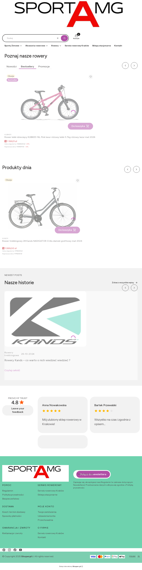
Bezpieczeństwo (10, 498)
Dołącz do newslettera (93, 474)
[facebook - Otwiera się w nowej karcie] (15, 550)
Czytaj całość (12, 370)
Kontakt (42, 537)
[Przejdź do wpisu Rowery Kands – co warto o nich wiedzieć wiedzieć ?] (45, 319)
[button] (64, 38)
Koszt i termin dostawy (13, 512)
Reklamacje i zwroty (12, 533)
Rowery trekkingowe (11, 354)
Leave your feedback (17, 410)
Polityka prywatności (13, 494)
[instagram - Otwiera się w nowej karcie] (9, 550)
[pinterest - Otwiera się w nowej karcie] (4, 550)
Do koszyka (78, 126)
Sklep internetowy (70, 566)
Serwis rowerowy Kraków (51, 490)
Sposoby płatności (11, 516)
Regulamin (7, 490)
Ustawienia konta (46, 516)
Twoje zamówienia (47, 512)
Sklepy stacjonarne (47, 494)
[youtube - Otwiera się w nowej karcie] (20, 550)
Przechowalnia (45, 520)
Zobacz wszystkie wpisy (123, 282)
